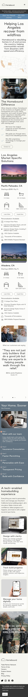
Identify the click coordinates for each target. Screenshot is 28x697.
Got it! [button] (5, 694)
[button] (24, 4)
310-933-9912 (21, 16)
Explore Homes (6, 671)
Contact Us (7, 146)
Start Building (14, 638)
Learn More (7, 214)
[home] (7, 5)
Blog (2, 673)
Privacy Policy (5, 676)
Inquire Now (20, 214)
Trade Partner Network (8, 664)
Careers (3, 669)
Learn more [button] (5, 690)
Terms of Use (5, 667)
